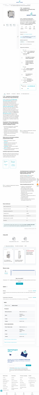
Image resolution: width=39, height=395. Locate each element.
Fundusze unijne (5, 386)
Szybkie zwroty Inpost (15, 382)
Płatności (13, 379)
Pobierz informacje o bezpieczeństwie (10, 339)
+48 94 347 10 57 (32, 377)
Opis (4, 93)
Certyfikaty (4, 385)
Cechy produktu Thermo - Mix (14, 241)
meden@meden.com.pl (23, 318)
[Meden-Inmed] (7, 306)
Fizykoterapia (29, 4)
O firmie (4, 377)
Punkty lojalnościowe (25, 93)
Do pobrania (5, 383)
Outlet (21, 379)
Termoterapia (7, 5)
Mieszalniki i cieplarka (25, 241)
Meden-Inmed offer (23, 385)
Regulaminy (4, 379)
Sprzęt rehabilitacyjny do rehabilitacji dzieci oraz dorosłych (17, 4)
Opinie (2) (18, 93)
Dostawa (13, 377)
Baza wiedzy (22, 382)
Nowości (21, 377)
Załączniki (8, 93)
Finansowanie (5, 388)
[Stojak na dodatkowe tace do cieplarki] (24, 69)
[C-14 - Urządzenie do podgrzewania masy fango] (25, 52)
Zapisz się (28, 365)
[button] (1, 390)
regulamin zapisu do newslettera (19, 367)
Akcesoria (14, 93)
